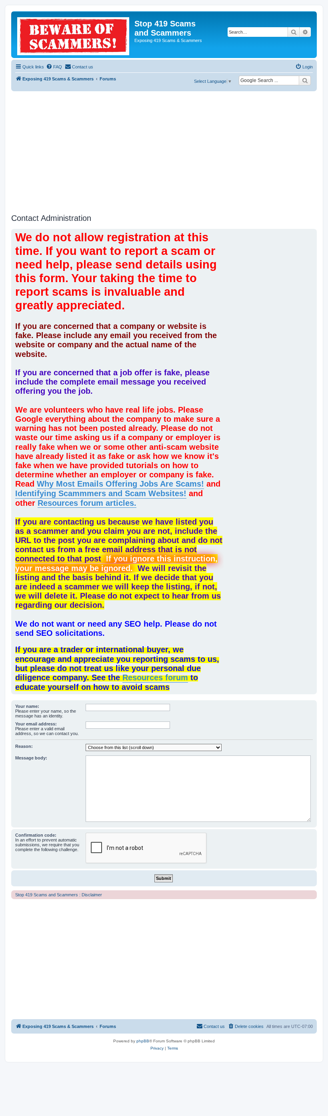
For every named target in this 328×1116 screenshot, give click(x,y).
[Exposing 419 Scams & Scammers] (73, 34)
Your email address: (36, 723)
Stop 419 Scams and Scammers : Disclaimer (58, 894)
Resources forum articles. (87, 503)
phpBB (142, 1041)
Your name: (27, 706)
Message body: (31, 757)
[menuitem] (54, 67)
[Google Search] (305, 80)
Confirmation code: (35, 835)
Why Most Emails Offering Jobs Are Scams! (120, 483)
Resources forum (155, 677)
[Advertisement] (164, 151)
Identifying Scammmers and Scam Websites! (100, 493)
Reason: (24, 746)
